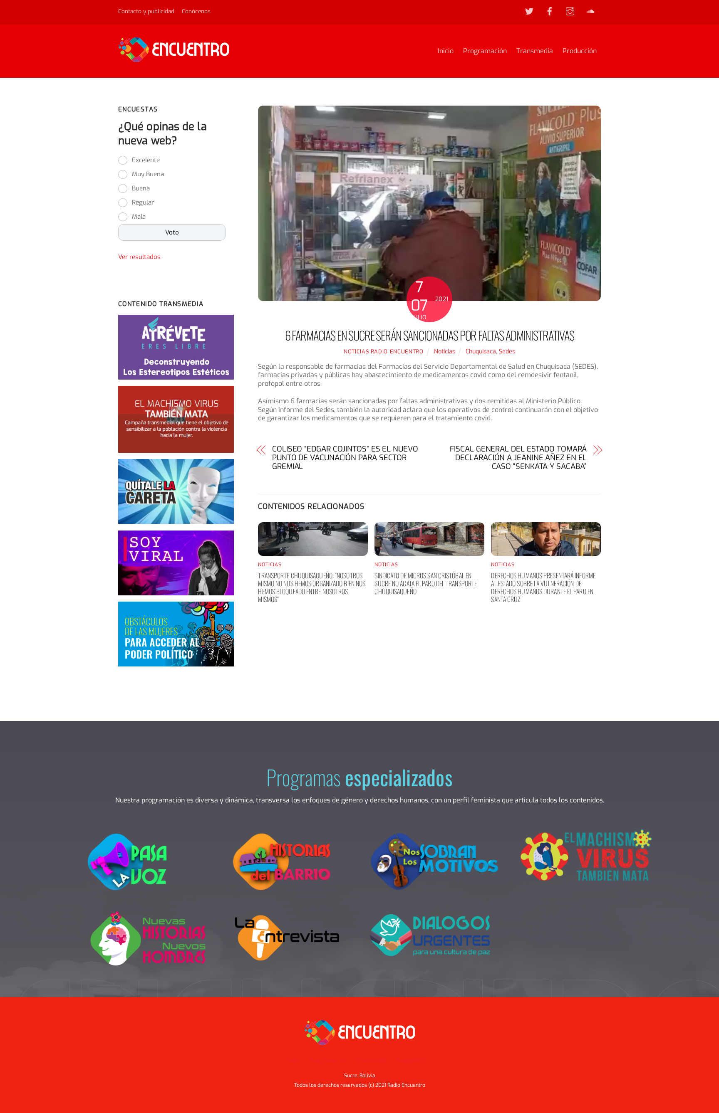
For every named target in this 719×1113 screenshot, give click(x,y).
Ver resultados (139, 257)
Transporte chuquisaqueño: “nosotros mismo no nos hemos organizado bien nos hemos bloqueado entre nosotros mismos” (311, 587)
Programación (485, 51)
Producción (580, 51)
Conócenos (196, 11)
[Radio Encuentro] (173, 58)
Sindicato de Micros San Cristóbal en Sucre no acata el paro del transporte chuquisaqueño (425, 583)
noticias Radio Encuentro (384, 351)
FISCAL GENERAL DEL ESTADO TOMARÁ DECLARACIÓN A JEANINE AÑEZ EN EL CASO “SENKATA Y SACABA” (518, 458)
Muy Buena (148, 174)
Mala (139, 216)
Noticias (444, 351)
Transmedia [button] (371, 1060)
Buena (141, 188)
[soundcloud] (590, 11)
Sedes (507, 351)
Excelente (146, 160)
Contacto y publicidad (146, 11)
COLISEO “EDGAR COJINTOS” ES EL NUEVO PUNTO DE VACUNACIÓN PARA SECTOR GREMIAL (345, 458)
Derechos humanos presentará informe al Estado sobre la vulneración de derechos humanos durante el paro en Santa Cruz (543, 587)
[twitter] (529, 11)
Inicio (446, 51)
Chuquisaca (481, 351)
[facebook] (549, 11)
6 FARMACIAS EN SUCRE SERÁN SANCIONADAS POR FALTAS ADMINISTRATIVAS (429, 335)
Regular (143, 202)
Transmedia (534, 51)
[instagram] (570, 11)
